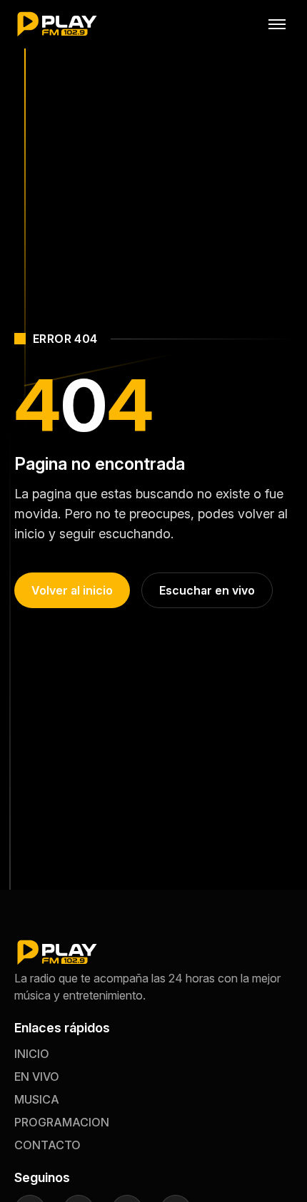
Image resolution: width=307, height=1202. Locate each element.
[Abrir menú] (277, 24)
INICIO (31, 1054)
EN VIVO (36, 1076)
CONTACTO (47, 1145)
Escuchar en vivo (207, 590)
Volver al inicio (72, 590)
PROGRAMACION (61, 1122)
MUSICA (36, 1099)
